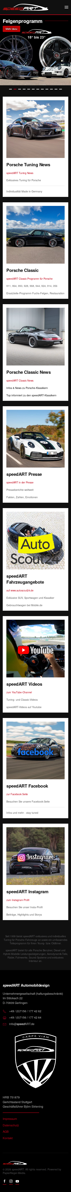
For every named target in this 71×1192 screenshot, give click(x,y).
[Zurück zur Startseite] (25, 7)
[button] (66, 7)
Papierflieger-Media (14, 1173)
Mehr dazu (11, 28)
